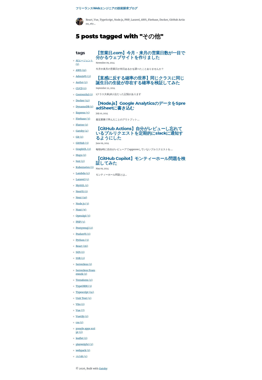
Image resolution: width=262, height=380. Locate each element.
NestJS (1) (82, 191)
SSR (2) (80, 258)
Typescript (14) (85, 292)
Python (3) (82, 239)
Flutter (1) (82, 124)
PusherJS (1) (83, 233)
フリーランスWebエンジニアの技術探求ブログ (107, 8)
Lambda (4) (83, 173)
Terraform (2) (84, 279)
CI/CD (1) (81, 88)
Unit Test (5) (83, 298)
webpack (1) (83, 350)
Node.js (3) (82, 203)
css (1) (79, 322)
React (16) (82, 246)
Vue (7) (80, 310)
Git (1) (79, 136)
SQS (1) (80, 252)
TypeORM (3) (84, 286)
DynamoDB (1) (84, 106)
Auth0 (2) (81, 82)
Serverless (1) (84, 264)
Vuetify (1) (82, 316)
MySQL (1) (82, 185)
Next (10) (81, 197)
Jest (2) (80, 161)
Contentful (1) (84, 94)
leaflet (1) (81, 338)
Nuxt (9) (81, 209)
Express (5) (82, 112)
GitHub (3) (82, 142)
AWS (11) (81, 70)
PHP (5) (80, 221)
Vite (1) (80, 304)
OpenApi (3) (83, 215)
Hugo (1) (81, 155)
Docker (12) (83, 100)
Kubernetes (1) (85, 167)
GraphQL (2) (83, 149)
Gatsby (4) (82, 130)
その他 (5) (81, 356)
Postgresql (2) (84, 227)
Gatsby (103, 368)
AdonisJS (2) (83, 76)
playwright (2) (84, 344)
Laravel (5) (82, 179)
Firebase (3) (83, 118)
